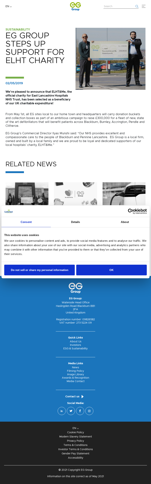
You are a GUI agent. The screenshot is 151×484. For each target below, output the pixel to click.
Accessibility (75, 458)
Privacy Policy (75, 441)
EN (7, 6)
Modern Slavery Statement (75, 436)
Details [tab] (75, 221)
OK (111, 270)
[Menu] (143, 6)
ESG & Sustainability (75, 348)
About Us (75, 341)
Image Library (75, 374)
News (75, 367)
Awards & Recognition (75, 378)
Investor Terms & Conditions (75, 449)
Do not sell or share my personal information (39, 270)
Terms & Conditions (75, 445)
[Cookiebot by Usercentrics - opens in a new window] (131, 211)
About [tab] (125, 221)
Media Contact (76, 381)
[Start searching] (137, 6)
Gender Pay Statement (75, 453)
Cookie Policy (75, 432)
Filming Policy (75, 371)
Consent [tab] (26, 221)
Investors (75, 345)
